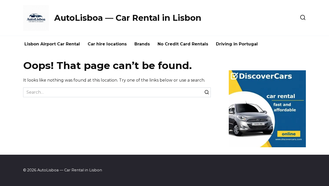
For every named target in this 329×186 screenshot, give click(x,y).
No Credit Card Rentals (183, 44)
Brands (142, 44)
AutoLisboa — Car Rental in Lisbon (127, 18)
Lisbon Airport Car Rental (52, 44)
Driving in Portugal (237, 44)
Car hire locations (107, 44)
